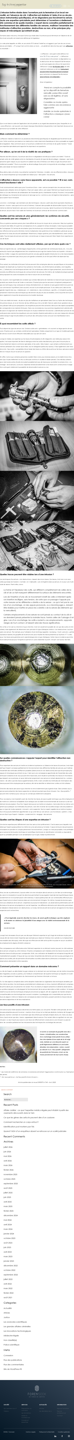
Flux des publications (13, 1360)
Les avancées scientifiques (15, 1322)
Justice (7, 1317)
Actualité (8, 1308)
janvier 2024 (9, 1234)
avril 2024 (8, 1224)
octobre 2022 (9, 1270)
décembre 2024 (11, 1215)
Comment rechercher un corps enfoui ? (21, 1122)
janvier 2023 (9, 1261)
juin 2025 (7, 1197)
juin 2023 (7, 1247)
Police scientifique (11, 1345)
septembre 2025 (11, 1183)
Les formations (26, 1413)
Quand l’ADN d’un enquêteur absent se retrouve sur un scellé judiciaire (35, 1131)
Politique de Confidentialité (46, 1432)
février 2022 (8, 1293)
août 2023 (8, 1243)
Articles (7, 1313)
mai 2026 (7, 1156)
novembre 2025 (10, 1174)
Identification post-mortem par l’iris (19, 1126)
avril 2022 (8, 1284)
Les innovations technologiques (17, 1331)
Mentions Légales (31, 1432)
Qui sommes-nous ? (10, 1408)
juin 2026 (7, 1151)
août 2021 (8, 1297)
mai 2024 (7, 1220)
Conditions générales (64, 1432)
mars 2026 (8, 1165)
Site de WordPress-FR (13, 1369)
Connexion (8, 1355)
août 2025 (8, 1188)
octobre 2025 (9, 1179)
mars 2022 (8, 1288)
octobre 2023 (9, 1238)
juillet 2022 (8, 1279)
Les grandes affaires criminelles (17, 1326)
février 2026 (8, 1170)
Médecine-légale (11, 1335)
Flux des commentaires (14, 1364)
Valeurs (6, 1411)
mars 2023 (8, 1256)
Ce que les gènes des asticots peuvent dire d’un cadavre (29, 1117)
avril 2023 (8, 1252)
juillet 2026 (8, 1147)
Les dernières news (45, 1411)
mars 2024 (8, 1229)
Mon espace (56, 5)
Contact (60, 1415)
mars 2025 (8, 1206)
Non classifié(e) (10, 1340)
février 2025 (8, 1211)
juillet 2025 (8, 1192)
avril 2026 (8, 1161)
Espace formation (63, 1408)
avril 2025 (8, 1202)
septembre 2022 (11, 1275)
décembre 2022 (11, 1265)
